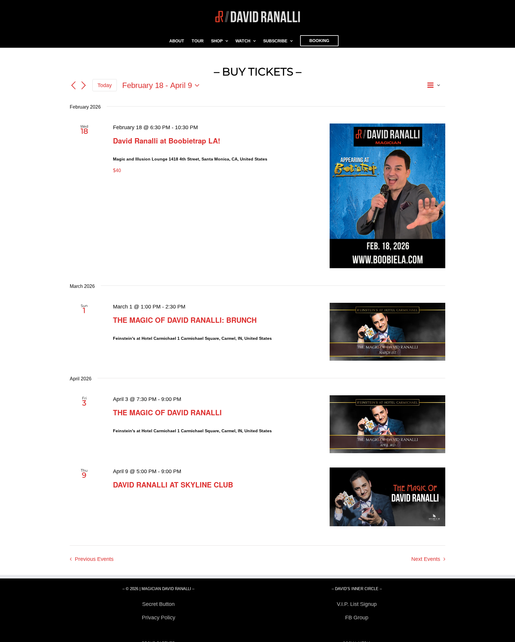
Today (104, 85)
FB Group (356, 618)
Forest (158, 631)
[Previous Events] (73, 85)
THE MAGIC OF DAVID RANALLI (167, 412)
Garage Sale (357, 631)
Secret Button (158, 604)
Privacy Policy (158, 618)
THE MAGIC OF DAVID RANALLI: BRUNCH (185, 320)
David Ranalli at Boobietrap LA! (166, 140)
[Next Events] (83, 85)
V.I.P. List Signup (357, 604)
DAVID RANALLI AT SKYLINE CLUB (173, 484)
